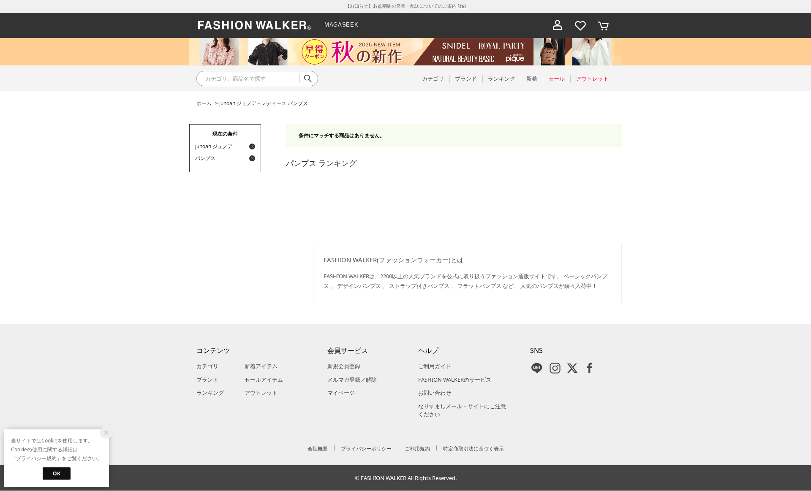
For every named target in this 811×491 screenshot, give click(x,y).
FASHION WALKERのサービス (454, 379)
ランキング (210, 392)
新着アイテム (261, 366)
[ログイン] (557, 25)
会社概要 (318, 448)
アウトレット (261, 392)
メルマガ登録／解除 (352, 379)
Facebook (590, 368)
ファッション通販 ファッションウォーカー (254, 25)
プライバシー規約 (36, 458)
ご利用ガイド (434, 366)
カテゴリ (207, 366)
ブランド (207, 379)
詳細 (462, 6)
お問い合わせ (434, 392)
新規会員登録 (343, 366)
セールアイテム (264, 379)
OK (56, 473)
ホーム (204, 103)
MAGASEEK (341, 25)
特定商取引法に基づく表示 (473, 448)
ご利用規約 (417, 448)
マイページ (341, 392)
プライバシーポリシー (366, 448)
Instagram (555, 368)
